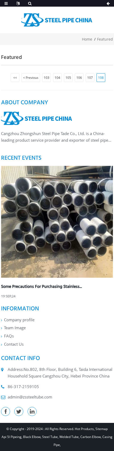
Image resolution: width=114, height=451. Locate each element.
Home (87, 39)
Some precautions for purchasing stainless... (41, 286)
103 (46, 77)
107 (90, 77)
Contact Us (14, 344)
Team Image (15, 327)
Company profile (19, 319)
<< (15, 77)
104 (57, 77)
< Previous (30, 77)
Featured (105, 39)
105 (68, 77)
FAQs (9, 336)
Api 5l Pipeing (11, 437)
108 (101, 77)
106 (79, 77)
